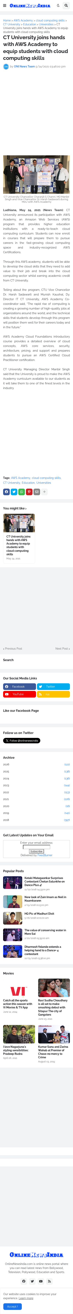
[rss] (49, 1281)
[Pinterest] (29, 492)
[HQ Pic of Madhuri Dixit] (12, 918)
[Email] (36, 492)
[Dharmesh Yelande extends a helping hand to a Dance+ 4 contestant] (12, 951)
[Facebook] (6, 492)
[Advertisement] (36, 110)
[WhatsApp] (21, 492)
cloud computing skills (46, 477)
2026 (36, 764)
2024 (36, 778)
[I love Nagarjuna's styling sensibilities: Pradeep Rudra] (19, 1034)
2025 (36, 771)
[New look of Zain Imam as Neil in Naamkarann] (12, 901)
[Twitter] (14, 492)
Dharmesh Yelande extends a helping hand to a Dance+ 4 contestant (43, 950)
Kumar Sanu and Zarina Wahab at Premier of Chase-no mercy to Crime (53, 1052)
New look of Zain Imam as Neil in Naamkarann (45, 899)
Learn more (26, 1298)
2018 (36, 819)
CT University (11, 482)
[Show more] (44, 492)
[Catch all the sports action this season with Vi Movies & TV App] (19, 988)
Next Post (61, 648)
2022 (36, 792)
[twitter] (32, 1281)
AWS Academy (20, 477)
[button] (4, 5)
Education (28, 482)
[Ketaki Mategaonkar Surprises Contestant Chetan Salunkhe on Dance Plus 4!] (12, 882)
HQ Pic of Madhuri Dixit (39, 913)
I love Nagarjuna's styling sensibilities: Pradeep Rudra (15, 1050)
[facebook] (23, 1281)
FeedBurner (45, 855)
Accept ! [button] (12, 1306)
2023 (36, 785)
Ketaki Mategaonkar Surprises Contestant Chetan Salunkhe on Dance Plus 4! (45, 881)
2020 (36, 806)
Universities (43, 482)
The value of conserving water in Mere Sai (45, 932)
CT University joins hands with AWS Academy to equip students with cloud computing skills (18, 545)
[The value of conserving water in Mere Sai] (12, 934)
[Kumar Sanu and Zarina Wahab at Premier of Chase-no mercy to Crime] (54, 1034)
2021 (36, 799)
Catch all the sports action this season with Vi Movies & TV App (17, 1004)
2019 (36, 812)
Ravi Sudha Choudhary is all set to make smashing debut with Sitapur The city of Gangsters (53, 1007)
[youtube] (41, 1281)
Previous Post (13, 648)
